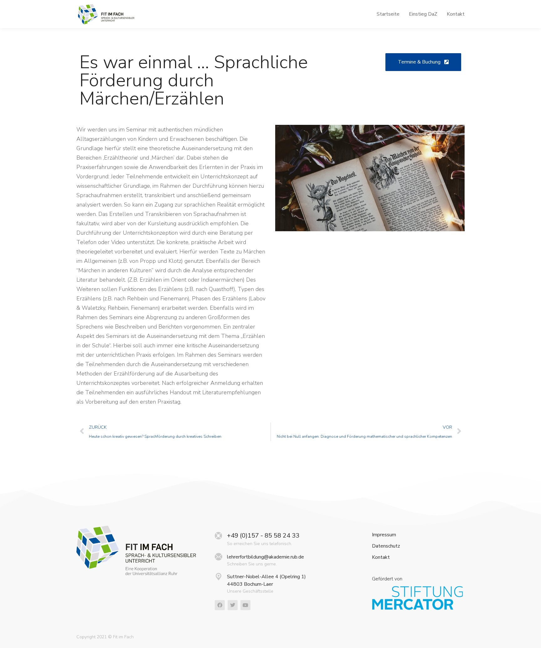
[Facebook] (220, 605)
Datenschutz (386, 546)
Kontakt (381, 557)
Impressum (384, 535)
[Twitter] (233, 605)
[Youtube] (245, 605)
